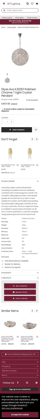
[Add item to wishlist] (36, 129)
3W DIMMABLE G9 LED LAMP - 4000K (28, 165)
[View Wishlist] (32, 3)
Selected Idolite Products (20, 22)
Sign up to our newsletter (20, 389)
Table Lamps (32, 18)
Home (3, 27)
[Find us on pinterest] (36, 382)
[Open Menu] (4, 3)
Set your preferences (12, 408)
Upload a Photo (21, 292)
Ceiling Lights (7, 18)
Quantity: (4, 117)
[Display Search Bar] (22, 2)
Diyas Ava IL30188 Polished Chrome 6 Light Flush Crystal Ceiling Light (27, 339)
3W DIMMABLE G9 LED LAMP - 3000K (8, 165)
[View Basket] (37, 3)
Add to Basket (18, 130)
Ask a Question (33, 100)
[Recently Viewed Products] (27, 3)
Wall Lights (19, 18)
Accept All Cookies (20, 414)
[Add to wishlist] (17, 165)
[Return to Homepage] (13, 3)
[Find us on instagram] (27, 382)
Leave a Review (21, 298)
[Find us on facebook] (17, 382)
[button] (3, 78)
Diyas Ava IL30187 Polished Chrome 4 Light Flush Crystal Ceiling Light (7, 339)
